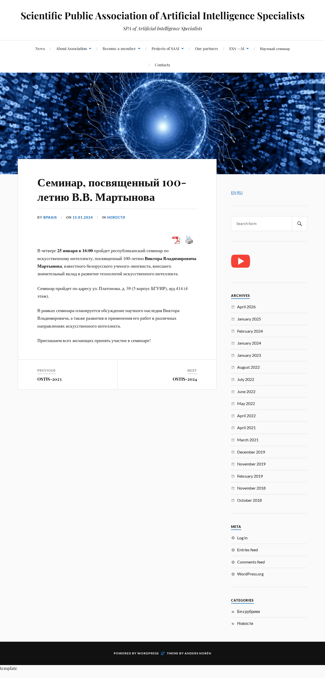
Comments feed (251, 561)
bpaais (50, 217)
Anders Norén (198, 653)
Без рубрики (248, 611)
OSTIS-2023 (49, 379)
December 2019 (251, 451)
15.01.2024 (83, 217)
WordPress (148, 653)
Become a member (119, 48)
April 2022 (246, 415)
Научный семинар (275, 48)
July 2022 (245, 379)
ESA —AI (236, 48)
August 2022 (248, 367)
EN (233, 192)
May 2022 (246, 403)
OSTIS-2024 (185, 379)
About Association (71, 48)
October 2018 (249, 500)
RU (240, 192)
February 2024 (250, 331)
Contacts (162, 64)
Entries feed (247, 549)
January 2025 (249, 318)
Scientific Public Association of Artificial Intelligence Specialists (163, 15)
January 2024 (249, 343)
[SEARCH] (299, 223)
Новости (116, 217)
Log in (242, 537)
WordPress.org (250, 573)
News (40, 48)
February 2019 (250, 476)
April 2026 (246, 306)
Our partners (206, 48)
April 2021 (246, 427)
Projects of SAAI (165, 48)
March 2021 (247, 439)
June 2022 (246, 391)
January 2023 (249, 355)
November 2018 (251, 488)
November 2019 (251, 463)
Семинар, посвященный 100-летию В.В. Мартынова (111, 189)
